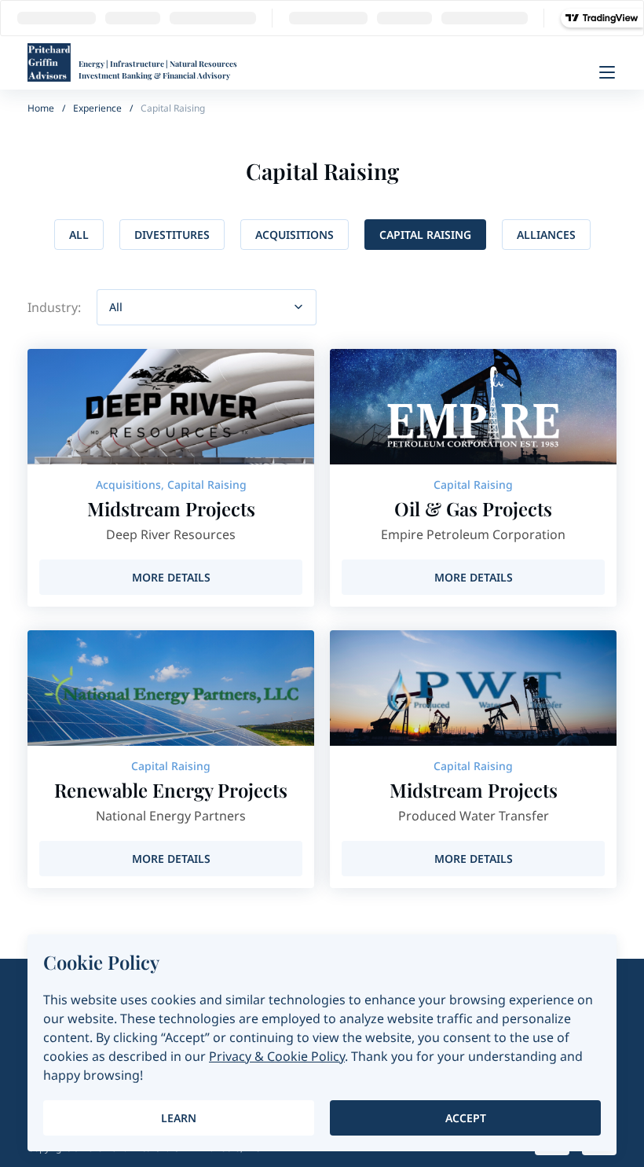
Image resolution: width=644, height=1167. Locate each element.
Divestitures (172, 234)
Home (40, 108)
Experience (97, 108)
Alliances (546, 234)
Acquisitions (294, 234)
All (79, 234)
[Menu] (607, 72)
